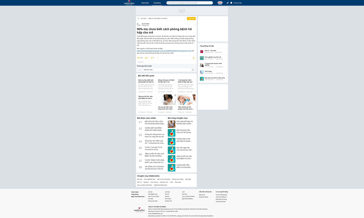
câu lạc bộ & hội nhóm (144, 185)
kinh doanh (154, 182)
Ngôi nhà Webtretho (138, 196)
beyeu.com (202, 195)
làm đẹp (188, 179)
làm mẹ (139, 179)
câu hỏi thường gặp (221, 195)
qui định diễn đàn (221, 201)
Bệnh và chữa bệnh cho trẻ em (157, 18)
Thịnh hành (145, 3)
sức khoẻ (150, 199)
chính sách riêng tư (221, 197)
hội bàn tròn (164, 182)
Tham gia (191, 19)
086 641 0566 (174, 211)
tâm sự (139, 182)
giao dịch (178, 182)
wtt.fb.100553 (145, 24)
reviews (146, 182)
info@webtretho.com (157, 213)
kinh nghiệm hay (149, 179)
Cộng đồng (157, 3)
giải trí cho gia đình (163, 179)
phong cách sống (177, 179)
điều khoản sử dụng (221, 199)
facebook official (203, 197)
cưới (171, 182)
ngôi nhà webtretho (160, 185)
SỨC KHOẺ (143, 18)
